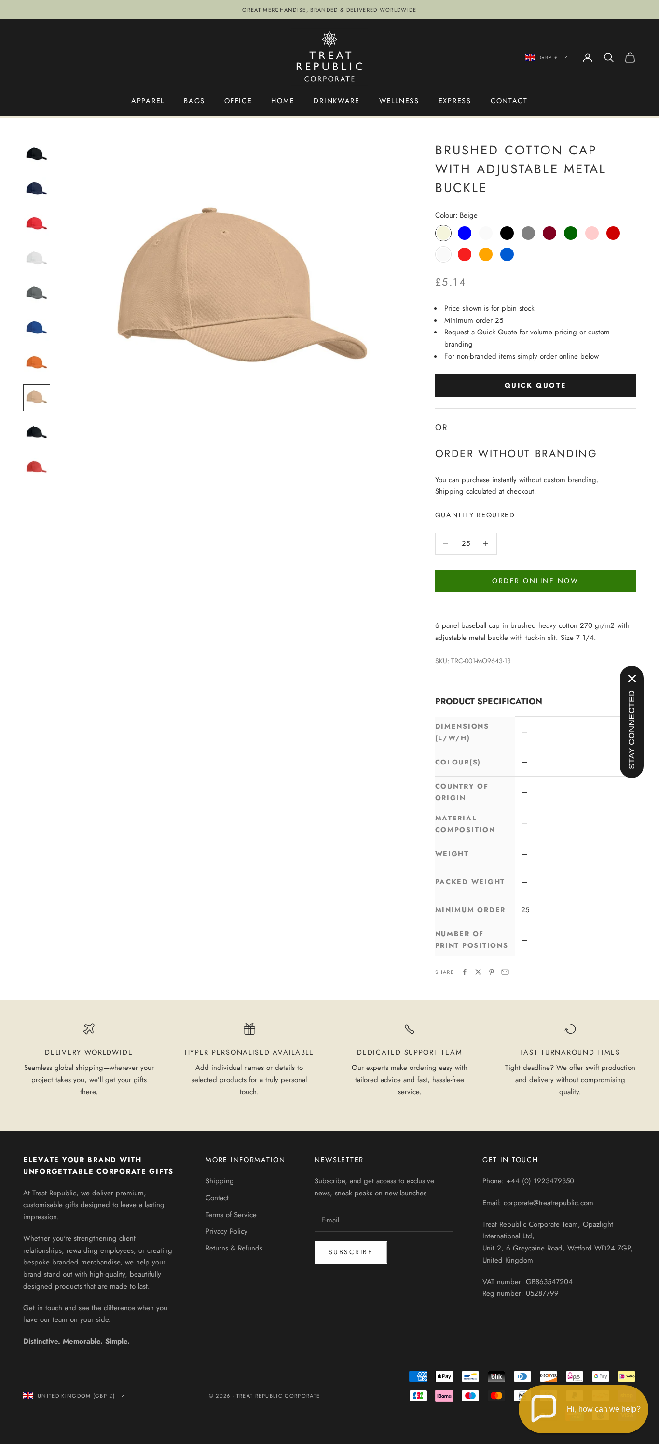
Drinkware (337, 101)
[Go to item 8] (36, 397)
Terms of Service (231, 1214)
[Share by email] (505, 972)
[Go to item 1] (36, 154)
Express (455, 101)
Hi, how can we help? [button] (604, 1409)
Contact (509, 101)
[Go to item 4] (36, 258)
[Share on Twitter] (478, 972)
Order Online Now (535, 580)
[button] (583, 1409)
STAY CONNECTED (631, 729)
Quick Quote (535, 385)
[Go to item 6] (36, 328)
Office (238, 101)
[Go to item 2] (36, 189)
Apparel (148, 101)
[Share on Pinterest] (491, 972)
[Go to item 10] (36, 467)
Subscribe (351, 1252)
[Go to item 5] (36, 293)
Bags (194, 101)
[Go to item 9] (36, 432)
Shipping (220, 1181)
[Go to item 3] (36, 223)
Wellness (399, 101)
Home (282, 101)
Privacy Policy (226, 1231)
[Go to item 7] (36, 362)
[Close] (632, 678)
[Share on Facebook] (464, 972)
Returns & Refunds (234, 1248)
